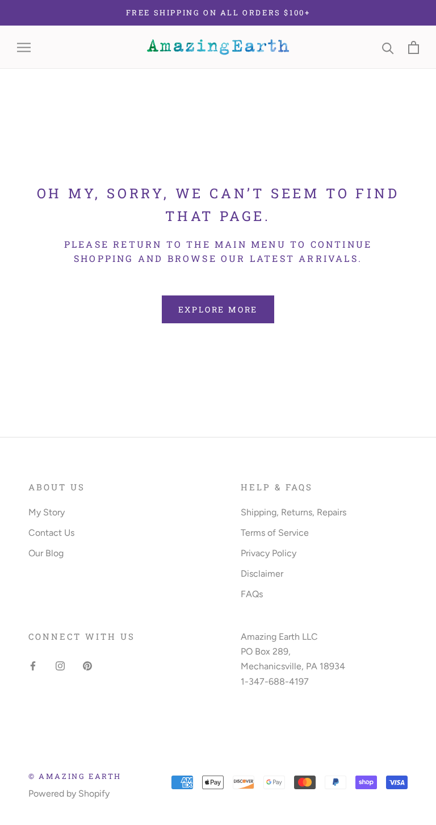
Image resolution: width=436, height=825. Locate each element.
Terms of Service (275, 532)
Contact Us (51, 532)
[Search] (388, 47)
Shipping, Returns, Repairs (293, 512)
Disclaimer (262, 573)
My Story (46, 512)
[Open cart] (413, 47)
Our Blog (46, 553)
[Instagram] (60, 665)
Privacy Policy (268, 553)
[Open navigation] (24, 48)
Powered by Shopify (69, 793)
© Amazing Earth (74, 776)
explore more (218, 309)
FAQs (252, 594)
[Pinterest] (87, 665)
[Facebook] (32, 665)
